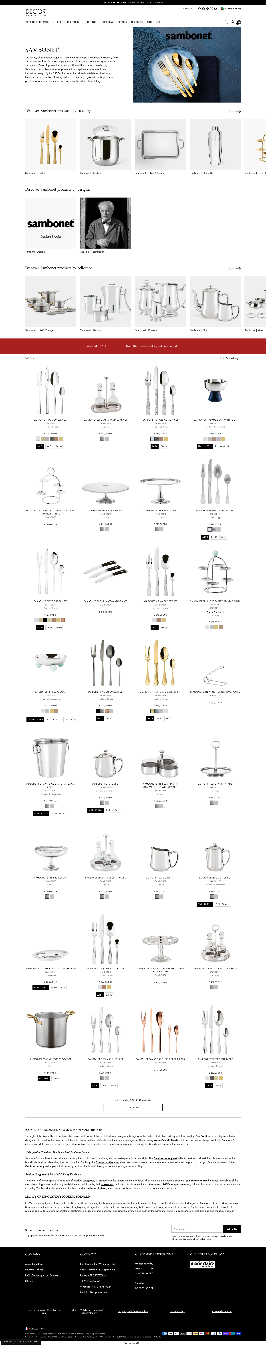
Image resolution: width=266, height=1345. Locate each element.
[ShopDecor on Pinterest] (207, 8)
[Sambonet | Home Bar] (215, 144)
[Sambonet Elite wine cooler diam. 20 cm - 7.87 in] (50, 754)
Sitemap (29, 1281)
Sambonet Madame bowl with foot (215, 419)
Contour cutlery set (107, 1162)
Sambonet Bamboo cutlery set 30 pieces (160, 1059)
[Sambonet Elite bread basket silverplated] (50, 938)
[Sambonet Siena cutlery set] (160, 571)
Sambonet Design (35, 251)
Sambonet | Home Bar (202, 173)
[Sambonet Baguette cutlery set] (215, 481)
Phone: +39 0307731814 (93, 1275)
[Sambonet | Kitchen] (105, 144)
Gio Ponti (201, 1136)
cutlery (202, 1180)
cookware (107, 1184)
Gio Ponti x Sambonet (92, 251)
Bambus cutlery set (165, 1158)
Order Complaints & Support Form (97, 1269)
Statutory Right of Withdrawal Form (98, 1264)
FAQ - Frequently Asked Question (42, 1275)
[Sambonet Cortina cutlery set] (105, 938)
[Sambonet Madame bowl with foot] (215, 390)
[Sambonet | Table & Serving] (160, 144)
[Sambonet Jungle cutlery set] (160, 390)
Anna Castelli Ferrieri (167, 1140)
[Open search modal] (226, 22)
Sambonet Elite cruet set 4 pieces (105, 877)
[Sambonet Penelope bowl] (50, 662)
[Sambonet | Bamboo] (105, 301)
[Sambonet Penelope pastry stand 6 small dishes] (215, 571)
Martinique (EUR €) (37, 1328)
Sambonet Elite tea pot (106, 783)
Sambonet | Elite (199, 330)
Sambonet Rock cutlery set (50, 419)
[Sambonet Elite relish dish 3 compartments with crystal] (160, 754)
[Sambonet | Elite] (215, 301)
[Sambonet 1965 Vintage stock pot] (50, 1029)
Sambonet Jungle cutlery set (160, 419)
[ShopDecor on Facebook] (199, 8)
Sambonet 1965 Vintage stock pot (50, 1059)
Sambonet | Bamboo (91, 330)
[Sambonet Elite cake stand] (105, 481)
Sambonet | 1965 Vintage (39, 330)
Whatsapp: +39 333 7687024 (95, 1286)
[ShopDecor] (36, 12)
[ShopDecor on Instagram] (203, 8)
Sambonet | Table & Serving (150, 173)
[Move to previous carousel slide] (231, 111)
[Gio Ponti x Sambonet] (105, 223)
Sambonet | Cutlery (35, 173)
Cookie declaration (222, 1311)
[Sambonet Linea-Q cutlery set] (105, 662)
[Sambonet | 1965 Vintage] (50, 301)
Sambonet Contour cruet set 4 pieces (215, 968)
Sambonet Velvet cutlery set (215, 1059)
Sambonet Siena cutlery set (160, 601)
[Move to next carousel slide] (238, 111)
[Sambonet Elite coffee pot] (215, 848)
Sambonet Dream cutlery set (105, 1059)
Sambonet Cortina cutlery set (105, 968)
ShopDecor (47, 1333)
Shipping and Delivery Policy (133, 1311)
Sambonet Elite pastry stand (215, 783)
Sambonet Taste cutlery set (51, 601)
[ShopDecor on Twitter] (211, 8)
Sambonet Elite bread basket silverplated (51, 968)
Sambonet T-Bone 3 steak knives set (105, 601)
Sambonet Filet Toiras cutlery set (160, 691)
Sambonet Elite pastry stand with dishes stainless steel (51, 512)
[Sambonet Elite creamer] (160, 848)
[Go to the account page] (233, 22)
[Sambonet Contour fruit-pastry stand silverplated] (160, 938)
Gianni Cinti (79, 1144)
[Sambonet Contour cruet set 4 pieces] (215, 938)
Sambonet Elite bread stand (160, 510)
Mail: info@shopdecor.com (93, 1292)
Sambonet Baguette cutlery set (215, 510)
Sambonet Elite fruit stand (50, 877)
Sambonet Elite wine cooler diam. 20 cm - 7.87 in (51, 785)
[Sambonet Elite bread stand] (160, 481)
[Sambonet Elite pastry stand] (215, 754)
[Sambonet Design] (50, 223)
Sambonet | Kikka (253, 330)
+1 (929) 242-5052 (90, 1281)
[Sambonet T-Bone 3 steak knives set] (105, 571)
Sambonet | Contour (146, 330)
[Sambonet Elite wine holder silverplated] (215, 662)
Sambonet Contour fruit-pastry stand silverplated (160, 970)
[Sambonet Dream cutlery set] (105, 1029)
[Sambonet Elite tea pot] (105, 754)
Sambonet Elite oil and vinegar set (105, 419)
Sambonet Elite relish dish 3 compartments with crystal (160, 785)
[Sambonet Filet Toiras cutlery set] (160, 662)
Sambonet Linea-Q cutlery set (106, 691)
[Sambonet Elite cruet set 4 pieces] (105, 848)
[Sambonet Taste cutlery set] (50, 571)
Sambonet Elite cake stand (105, 510)
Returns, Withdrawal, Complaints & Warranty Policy (88, 1311)
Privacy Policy (177, 1311)
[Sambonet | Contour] (160, 301)
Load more (133, 1107)
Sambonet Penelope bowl (50, 691)
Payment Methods (34, 1269)
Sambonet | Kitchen (90, 173)
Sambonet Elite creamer (160, 877)
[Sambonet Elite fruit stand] (50, 848)
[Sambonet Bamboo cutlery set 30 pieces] (160, 1029)
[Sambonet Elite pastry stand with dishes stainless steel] (50, 481)
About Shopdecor (34, 1264)
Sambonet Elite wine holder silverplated (215, 691)
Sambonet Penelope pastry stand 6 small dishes (215, 603)
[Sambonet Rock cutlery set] (50, 390)
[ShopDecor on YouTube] (215, 8)
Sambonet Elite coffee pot (215, 877)
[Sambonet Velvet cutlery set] (215, 1029)
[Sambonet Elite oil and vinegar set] (105, 390)
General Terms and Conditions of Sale (44, 1311)
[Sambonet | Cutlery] (50, 144)
